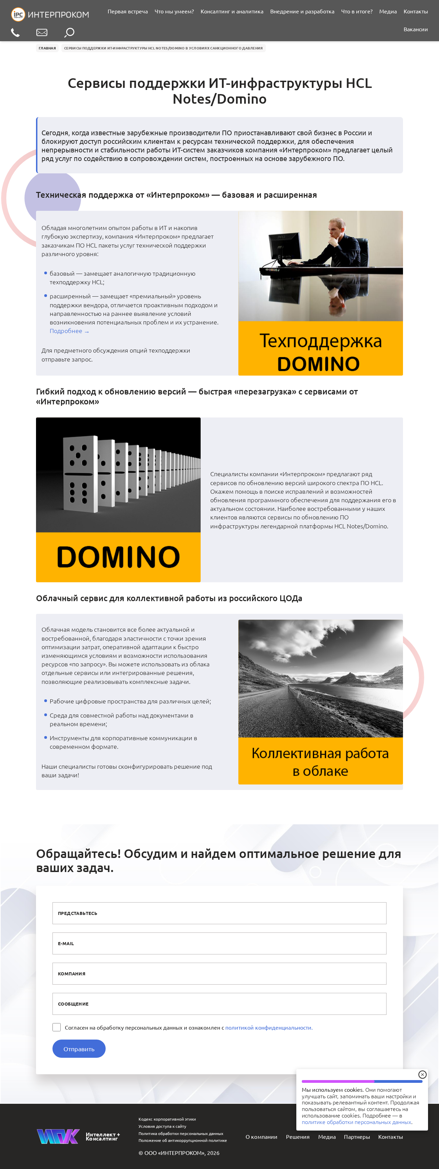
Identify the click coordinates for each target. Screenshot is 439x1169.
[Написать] (41, 33)
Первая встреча (128, 11)
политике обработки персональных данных (356, 1121)
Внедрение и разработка (302, 11)
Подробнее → (70, 330)
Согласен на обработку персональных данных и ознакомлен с (189, 1027)
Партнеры (357, 1136)
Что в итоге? (356, 11)
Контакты (416, 11)
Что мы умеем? (174, 11)
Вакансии (416, 28)
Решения (298, 1136)
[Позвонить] (15, 33)
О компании (262, 1136)
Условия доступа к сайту (162, 1126)
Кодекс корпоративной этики (167, 1119)
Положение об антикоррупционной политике (183, 1140)
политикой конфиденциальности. (269, 1027)
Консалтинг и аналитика (232, 11)
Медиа (388, 11)
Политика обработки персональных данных (181, 1133)
